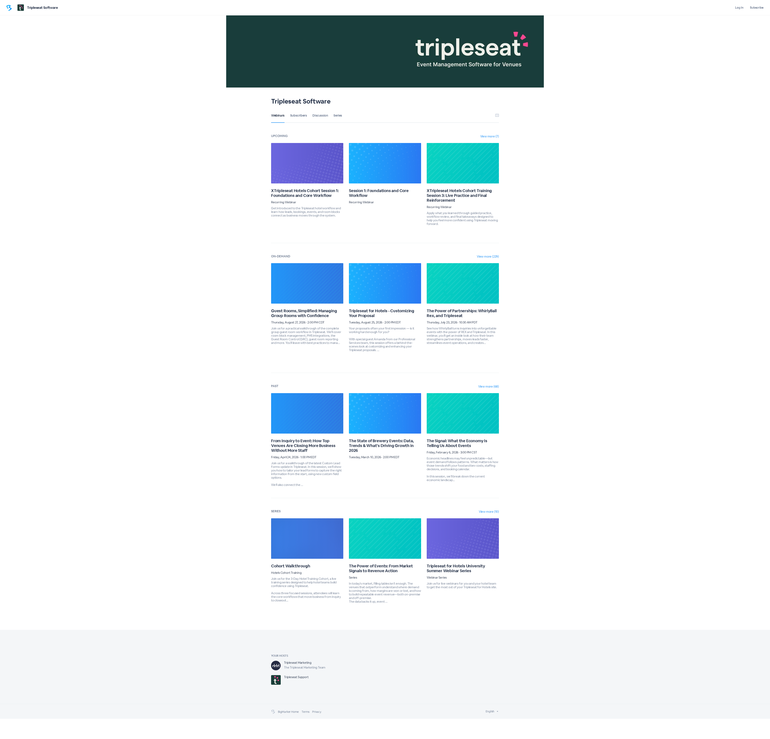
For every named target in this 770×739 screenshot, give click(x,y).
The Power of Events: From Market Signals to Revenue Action (381, 568)
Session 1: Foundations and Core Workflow (379, 193)
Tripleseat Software (42, 7)
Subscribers (298, 115)
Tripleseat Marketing (297, 662)
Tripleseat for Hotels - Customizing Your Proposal (381, 313)
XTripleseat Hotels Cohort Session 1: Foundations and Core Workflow (305, 193)
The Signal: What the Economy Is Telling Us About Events (457, 443)
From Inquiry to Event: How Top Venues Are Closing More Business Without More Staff (303, 445)
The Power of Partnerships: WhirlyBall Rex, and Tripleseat (462, 313)
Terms (305, 712)
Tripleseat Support (296, 677)
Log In (739, 7)
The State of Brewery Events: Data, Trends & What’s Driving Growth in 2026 (381, 445)
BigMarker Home (288, 712)
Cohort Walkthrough (290, 566)
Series (337, 115)
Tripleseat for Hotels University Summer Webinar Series (456, 568)
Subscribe (757, 7)
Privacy (316, 712)
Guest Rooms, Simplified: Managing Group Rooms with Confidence (304, 313)
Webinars (278, 115)
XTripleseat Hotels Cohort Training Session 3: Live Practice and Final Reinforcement (459, 195)
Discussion (320, 115)
